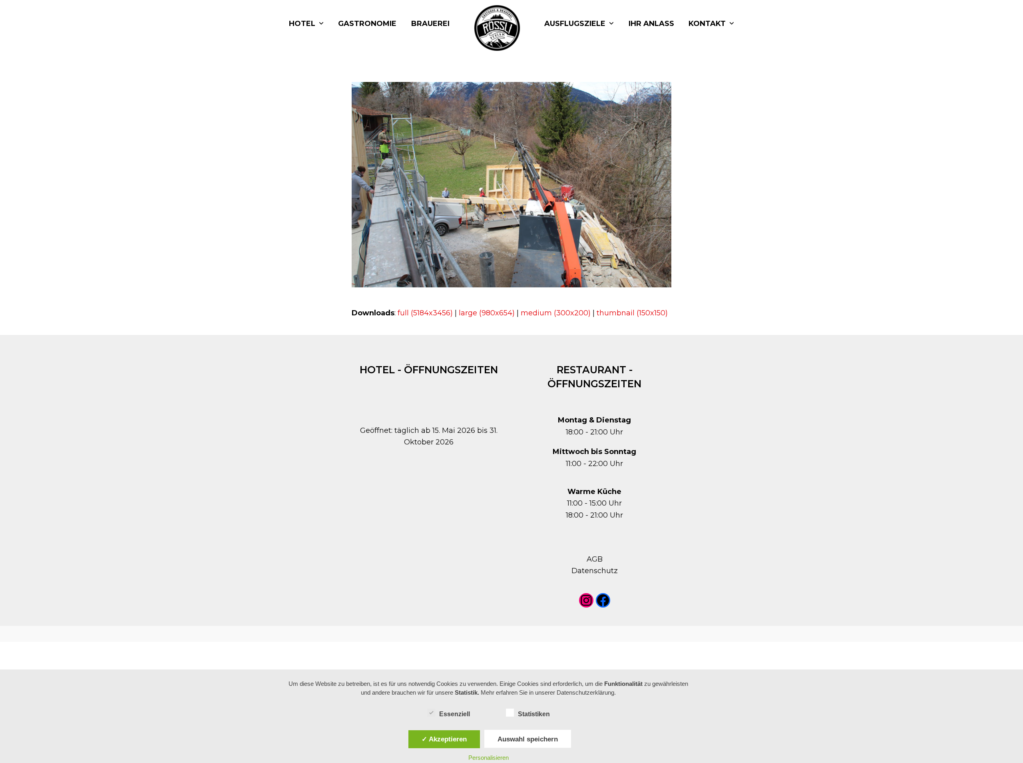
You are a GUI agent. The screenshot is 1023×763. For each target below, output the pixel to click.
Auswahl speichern (528, 739)
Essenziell (454, 714)
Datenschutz (594, 570)
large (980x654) (487, 313)
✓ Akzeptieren (444, 739)
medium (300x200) (556, 313)
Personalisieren (488, 757)
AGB (595, 559)
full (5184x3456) (425, 313)
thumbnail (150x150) (632, 313)
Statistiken (534, 714)
